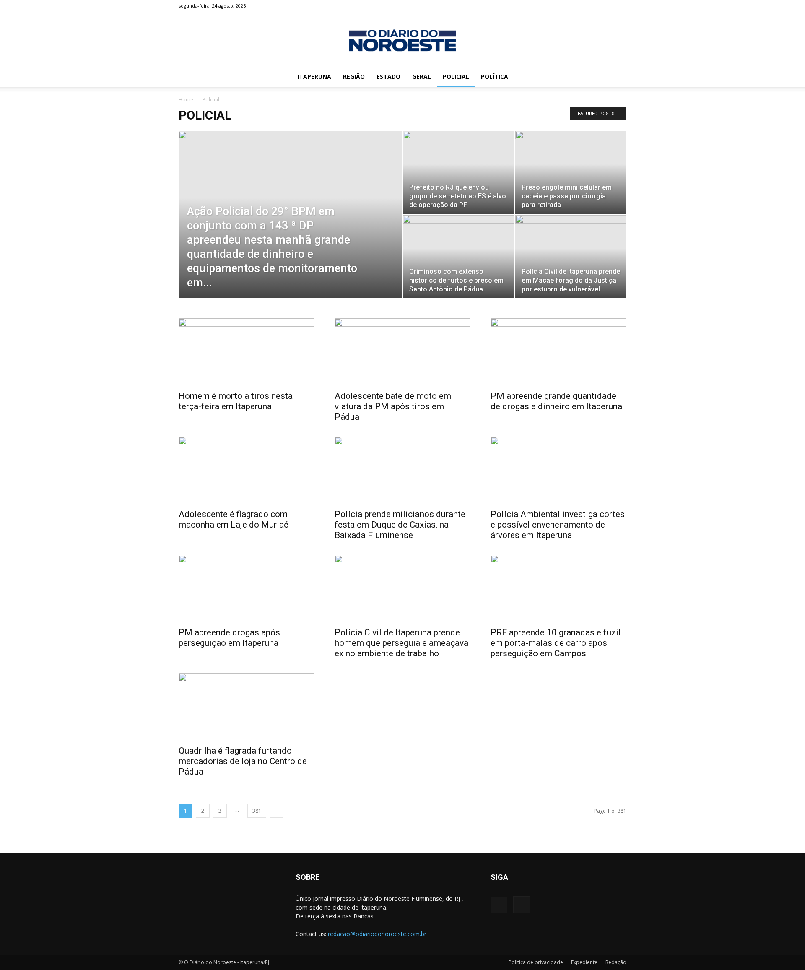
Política (494, 77)
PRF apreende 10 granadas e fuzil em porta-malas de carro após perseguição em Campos (556, 642)
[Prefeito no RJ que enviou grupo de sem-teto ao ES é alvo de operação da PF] (458, 172)
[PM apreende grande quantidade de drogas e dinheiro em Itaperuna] (558, 351)
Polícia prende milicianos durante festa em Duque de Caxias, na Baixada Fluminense (400, 524)
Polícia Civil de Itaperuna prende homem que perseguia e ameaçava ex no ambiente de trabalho (401, 642)
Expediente (584, 962)
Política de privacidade (536, 962)
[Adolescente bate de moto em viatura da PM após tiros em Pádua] (402, 351)
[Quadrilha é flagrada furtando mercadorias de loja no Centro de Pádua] (246, 706)
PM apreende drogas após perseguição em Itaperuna (229, 637)
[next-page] (276, 811)
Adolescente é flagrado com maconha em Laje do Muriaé (233, 519)
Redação (615, 962)
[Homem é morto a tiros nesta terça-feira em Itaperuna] (246, 351)
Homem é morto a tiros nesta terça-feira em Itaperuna (236, 401)
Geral (421, 77)
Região (354, 77)
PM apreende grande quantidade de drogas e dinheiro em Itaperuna (556, 401)
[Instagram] (620, 6)
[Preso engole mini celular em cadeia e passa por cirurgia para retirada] (570, 172)
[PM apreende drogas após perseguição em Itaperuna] (246, 588)
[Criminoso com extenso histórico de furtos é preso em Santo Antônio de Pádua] (458, 256)
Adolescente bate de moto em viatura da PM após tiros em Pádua (393, 406)
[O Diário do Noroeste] (402, 40)
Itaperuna (314, 77)
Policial (456, 77)
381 (256, 810)
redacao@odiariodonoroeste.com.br (377, 934)
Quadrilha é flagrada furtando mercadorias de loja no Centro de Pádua (243, 761)
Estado (388, 77)
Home (186, 99)
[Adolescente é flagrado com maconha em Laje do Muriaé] (246, 470)
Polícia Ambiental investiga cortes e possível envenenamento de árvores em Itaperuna (558, 524)
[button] (616, 77)
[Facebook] (606, 6)
